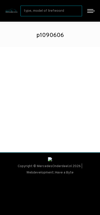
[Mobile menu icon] (91, 11)
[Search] (77, 11)
